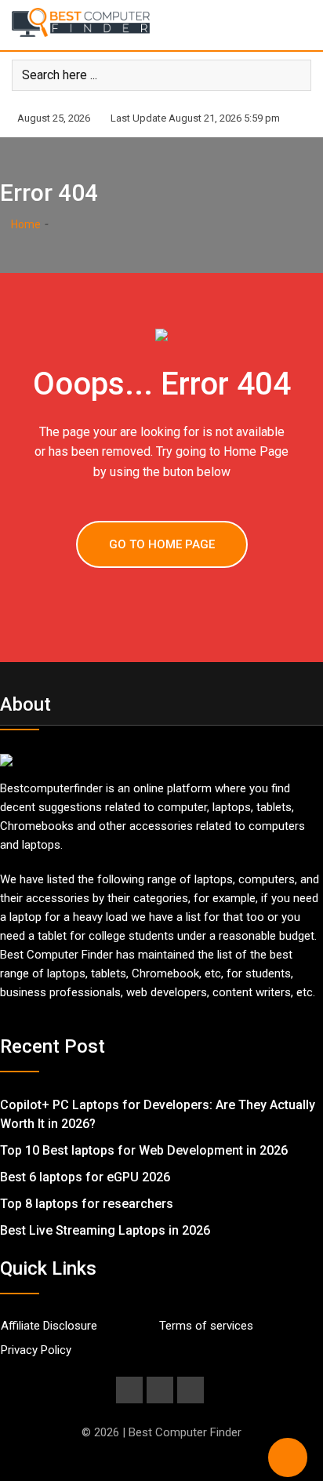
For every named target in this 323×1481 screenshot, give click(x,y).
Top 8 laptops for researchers (86, 1203)
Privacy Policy (36, 1350)
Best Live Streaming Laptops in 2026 (105, 1230)
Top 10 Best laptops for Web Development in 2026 (144, 1150)
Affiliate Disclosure (49, 1326)
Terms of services (206, 1326)
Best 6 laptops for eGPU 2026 (85, 1177)
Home (25, 224)
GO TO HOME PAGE (162, 544)
